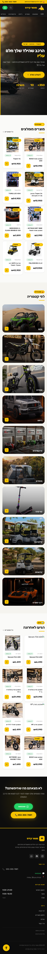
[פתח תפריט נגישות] (6, 947)
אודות (43, 919)
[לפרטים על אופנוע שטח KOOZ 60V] (28, 166)
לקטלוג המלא (35, 75)
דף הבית (42, 911)
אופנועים (35, 14)
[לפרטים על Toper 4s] (7, 164)
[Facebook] (37, 856)
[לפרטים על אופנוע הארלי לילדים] (7, 729)
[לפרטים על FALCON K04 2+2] (28, 268)
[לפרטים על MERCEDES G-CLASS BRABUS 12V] (7, 235)
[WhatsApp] (31, 856)
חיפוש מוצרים (40, 915)
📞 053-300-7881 (23, 815)
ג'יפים (20, 14)
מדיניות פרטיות (40, 934)
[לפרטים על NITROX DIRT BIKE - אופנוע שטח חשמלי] (28, 235)
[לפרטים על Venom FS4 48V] (7, 662)
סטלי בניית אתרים (31, 949)
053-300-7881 (11, 2)
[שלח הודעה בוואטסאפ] (4, 7)
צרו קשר (42, 923)
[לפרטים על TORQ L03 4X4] (7, 199)
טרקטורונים (12, 14)
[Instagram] (42, 856)
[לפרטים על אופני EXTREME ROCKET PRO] (7, 764)
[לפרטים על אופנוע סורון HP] (28, 729)
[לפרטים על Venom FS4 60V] (28, 662)
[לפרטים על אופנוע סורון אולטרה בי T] (28, 697)
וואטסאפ (11, 75)
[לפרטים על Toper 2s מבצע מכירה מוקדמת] (28, 201)
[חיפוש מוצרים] (10, 7)
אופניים (27, 14)
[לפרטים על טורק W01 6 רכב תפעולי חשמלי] (7, 270)
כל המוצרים (9, 132)
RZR (42, 14)
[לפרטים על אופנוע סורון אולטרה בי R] (7, 697)
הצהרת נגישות (40, 930)
